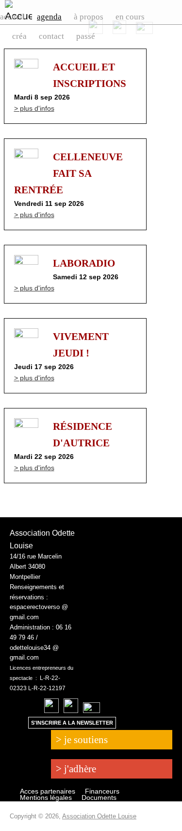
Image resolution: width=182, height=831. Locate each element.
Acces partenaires (47, 791)
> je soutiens (82, 740)
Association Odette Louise (99, 816)
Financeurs (102, 791)
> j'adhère (76, 769)
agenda (49, 16)
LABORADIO (84, 263)
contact (51, 36)
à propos (88, 16)
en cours (130, 16)
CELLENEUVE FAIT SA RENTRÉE (68, 173)
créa (19, 36)
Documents (99, 797)
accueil (12, 16)
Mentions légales (46, 797)
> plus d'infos (34, 108)
